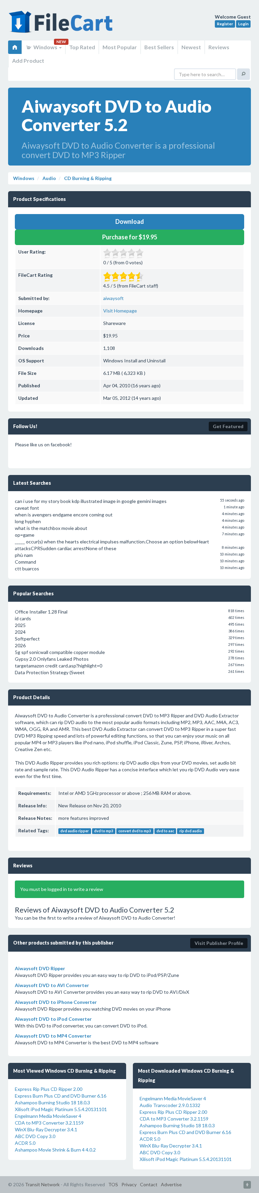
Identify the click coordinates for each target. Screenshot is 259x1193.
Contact (148, 1184)
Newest (191, 47)
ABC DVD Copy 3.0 (35, 1136)
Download (129, 221)
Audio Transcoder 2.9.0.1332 (170, 1105)
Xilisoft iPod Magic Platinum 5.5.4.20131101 (61, 1109)
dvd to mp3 (103, 831)
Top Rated (82, 47)
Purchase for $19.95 (129, 237)
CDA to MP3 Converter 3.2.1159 (49, 1123)
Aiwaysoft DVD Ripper (40, 968)
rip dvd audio (190, 831)
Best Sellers (159, 47)
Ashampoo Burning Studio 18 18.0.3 (52, 1102)
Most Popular (120, 47)
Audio (48, 178)
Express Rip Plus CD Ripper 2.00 (48, 1089)
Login (243, 23)
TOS (113, 1184)
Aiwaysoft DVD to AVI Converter (52, 985)
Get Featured (228, 426)
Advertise (171, 1184)
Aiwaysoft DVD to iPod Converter (53, 1019)
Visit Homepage (120, 311)
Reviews (218, 47)
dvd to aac (165, 831)
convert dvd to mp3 (134, 831)
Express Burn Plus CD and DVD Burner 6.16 (60, 1096)
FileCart (62, 25)
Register (225, 23)
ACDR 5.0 (25, 1143)
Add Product (28, 60)
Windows (45, 47)
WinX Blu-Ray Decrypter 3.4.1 (46, 1129)
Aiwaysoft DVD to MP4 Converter (53, 1036)
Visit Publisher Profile (219, 943)
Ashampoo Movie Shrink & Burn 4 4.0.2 (55, 1150)
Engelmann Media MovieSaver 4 (48, 1116)
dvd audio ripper (74, 831)
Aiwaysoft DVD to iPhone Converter (56, 1002)
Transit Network (42, 1184)
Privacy (129, 1184)
